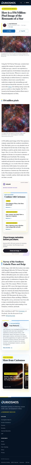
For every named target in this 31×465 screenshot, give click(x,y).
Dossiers (3, 428)
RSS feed (27, 462)
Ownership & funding (5, 462)
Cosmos (3, 425)
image (10, 87)
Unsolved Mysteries (6, 431)
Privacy (3, 452)
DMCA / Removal (14, 462)
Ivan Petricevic (13, 23)
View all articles (7, 348)
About (2, 441)
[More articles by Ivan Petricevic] (5, 25)
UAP (2, 433)
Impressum (22, 462)
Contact (3, 444)
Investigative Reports (10, 8)
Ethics (2, 449)
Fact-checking (4, 447)
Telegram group (10, 315)
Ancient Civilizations (6, 422)
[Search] (21, 2)
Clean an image (15, 250)
